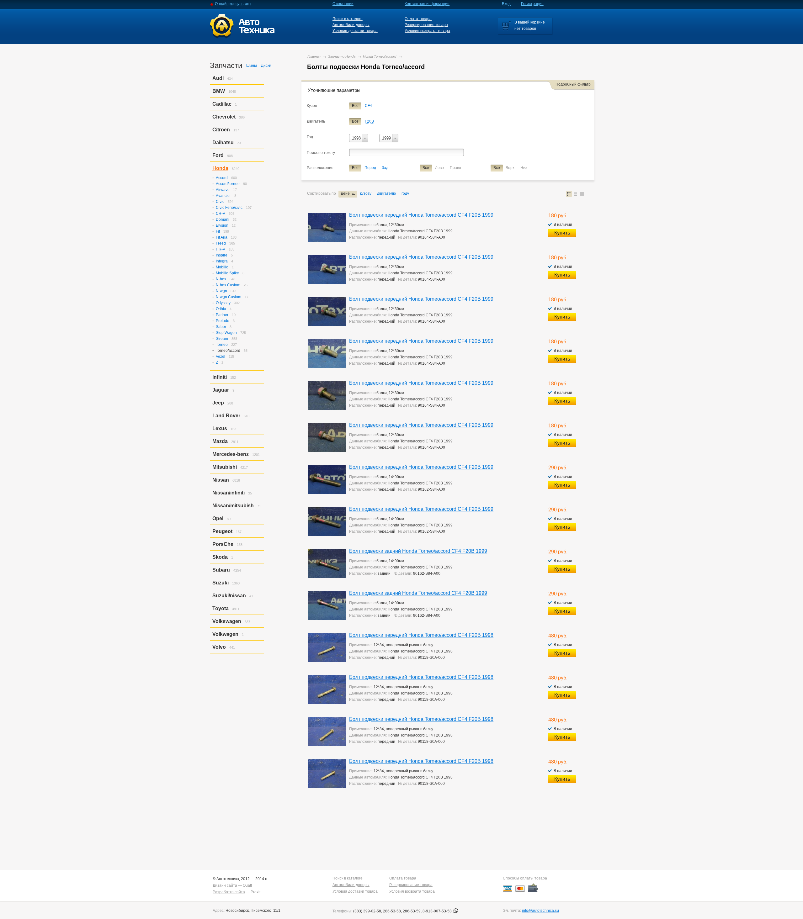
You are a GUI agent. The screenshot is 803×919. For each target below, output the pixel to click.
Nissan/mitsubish (233, 505)
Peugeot (222, 531)
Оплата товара (418, 19)
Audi (218, 78)
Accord (222, 178)
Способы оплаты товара (525, 878)
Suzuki (220, 582)
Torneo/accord (228, 350)
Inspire (221, 255)
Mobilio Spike (227, 273)
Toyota (220, 608)
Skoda (220, 557)
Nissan (220, 480)
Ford (218, 155)
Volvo (219, 647)
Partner (222, 315)
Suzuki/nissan (229, 595)
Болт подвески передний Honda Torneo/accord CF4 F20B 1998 (421, 635)
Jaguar (220, 390)
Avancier (223, 195)
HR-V (220, 249)
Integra (222, 261)
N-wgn (221, 291)
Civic (220, 201)
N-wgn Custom (228, 297)
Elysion (222, 225)
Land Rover (226, 415)
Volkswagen (226, 621)
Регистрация (532, 4)
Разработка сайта (229, 892)
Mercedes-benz (230, 454)
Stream (222, 338)
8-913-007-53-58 (438, 911)
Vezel (220, 356)
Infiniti (219, 377)
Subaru (221, 570)
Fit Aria (221, 237)
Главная (314, 56)
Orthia (221, 309)
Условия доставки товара (355, 31)
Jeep (218, 402)
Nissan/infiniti (228, 492)
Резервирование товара (426, 25)
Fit (218, 231)
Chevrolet (224, 116)
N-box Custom (228, 285)
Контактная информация (427, 4)
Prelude (222, 321)
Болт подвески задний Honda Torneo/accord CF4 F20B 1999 (418, 551)
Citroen (221, 129)
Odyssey (223, 303)
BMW (218, 91)
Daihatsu (223, 142)
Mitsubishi (224, 467)
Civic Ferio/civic (229, 207)
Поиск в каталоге (347, 19)
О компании (343, 4)
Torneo (222, 344)
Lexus (219, 428)
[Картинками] (582, 194)
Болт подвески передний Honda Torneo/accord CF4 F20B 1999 (421, 215)
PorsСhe (222, 544)
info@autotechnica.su (540, 910)
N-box (221, 279)
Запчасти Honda (341, 56)
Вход (506, 4)
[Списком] (569, 194)
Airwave (223, 189)
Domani (222, 219)
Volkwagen (225, 634)
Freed (221, 243)
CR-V (220, 213)
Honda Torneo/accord (379, 56)
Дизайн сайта (225, 885)
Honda (220, 168)
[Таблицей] (575, 194)
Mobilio (222, 267)
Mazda (220, 441)
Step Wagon (226, 332)
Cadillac (221, 104)
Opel (217, 518)
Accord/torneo (228, 184)
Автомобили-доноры (351, 25)
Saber (221, 327)
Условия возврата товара (427, 31)
